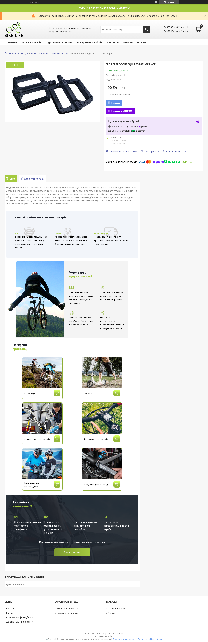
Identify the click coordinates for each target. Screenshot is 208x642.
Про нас (141, 42)
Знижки (128, 42)
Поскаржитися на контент (124, 639)
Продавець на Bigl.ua (104, 636)
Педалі (65, 53)
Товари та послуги (18, 53)
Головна (12, 42)
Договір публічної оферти (19, 621)
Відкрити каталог (72, 552)
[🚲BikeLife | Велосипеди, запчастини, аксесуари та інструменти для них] (14, 29)
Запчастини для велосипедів (45, 53)
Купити (115, 102)
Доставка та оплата (60, 42)
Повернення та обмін (89, 42)
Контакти (113, 42)
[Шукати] (146, 29)
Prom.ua (119, 633)
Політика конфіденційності (20, 617)
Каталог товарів (31, 42)
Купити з (116, 110)
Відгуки (111, 612)
